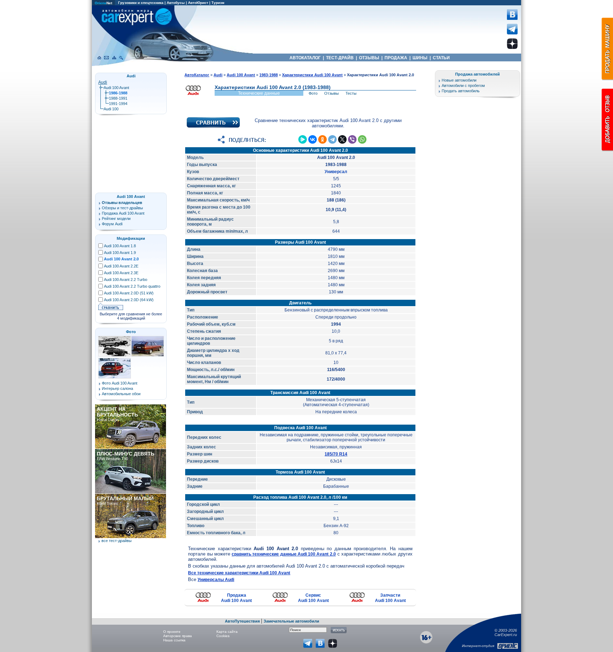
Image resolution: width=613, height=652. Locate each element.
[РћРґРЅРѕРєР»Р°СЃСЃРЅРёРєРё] (322, 139)
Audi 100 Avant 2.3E (121, 273)
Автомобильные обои (121, 394)
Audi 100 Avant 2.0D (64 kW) (129, 300)
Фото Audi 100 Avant (119, 383)
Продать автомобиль (461, 91)
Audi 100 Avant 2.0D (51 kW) (129, 293)
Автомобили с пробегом (463, 85)
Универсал (336, 171)
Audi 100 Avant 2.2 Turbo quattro (132, 286)
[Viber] (352, 139)
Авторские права (177, 636)
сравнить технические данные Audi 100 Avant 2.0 (284, 554)
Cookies (223, 636)
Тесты (351, 93)
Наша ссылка (174, 640)
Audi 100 (111, 109)
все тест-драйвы (116, 540)
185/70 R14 (336, 454)
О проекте (172, 632)
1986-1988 (118, 93)
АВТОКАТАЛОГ (305, 57)
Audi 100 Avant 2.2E (121, 266)
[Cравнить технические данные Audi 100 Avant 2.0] (213, 126)
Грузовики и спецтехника (141, 3)
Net (103, 3)
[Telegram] (332, 139)
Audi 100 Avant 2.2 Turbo (125, 279)
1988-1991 (118, 98)
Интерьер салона (117, 388)
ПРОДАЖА (395, 57)
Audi (102, 82)
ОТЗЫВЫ (369, 57)
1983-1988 (268, 75)
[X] (342, 139)
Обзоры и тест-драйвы (122, 208)
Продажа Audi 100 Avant (236, 598)
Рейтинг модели (116, 218)
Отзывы (331, 93)
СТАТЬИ (441, 57)
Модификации (131, 238)
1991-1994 (118, 103)
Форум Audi (112, 224)
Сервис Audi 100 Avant (313, 598)
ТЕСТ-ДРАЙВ (340, 57)
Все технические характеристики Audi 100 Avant (239, 572)
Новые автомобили (459, 80)
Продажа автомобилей (477, 74)
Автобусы (176, 3)
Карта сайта (227, 632)
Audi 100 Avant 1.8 (120, 246)
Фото (313, 93)
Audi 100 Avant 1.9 (120, 252)
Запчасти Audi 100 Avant (390, 598)
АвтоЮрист (198, 3)
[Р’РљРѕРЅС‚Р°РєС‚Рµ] (312, 139)
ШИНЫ (420, 57)
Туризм (217, 3)
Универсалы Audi (216, 579)
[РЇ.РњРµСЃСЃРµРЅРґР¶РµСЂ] (302, 139)
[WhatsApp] (362, 139)
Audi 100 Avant (116, 87)
